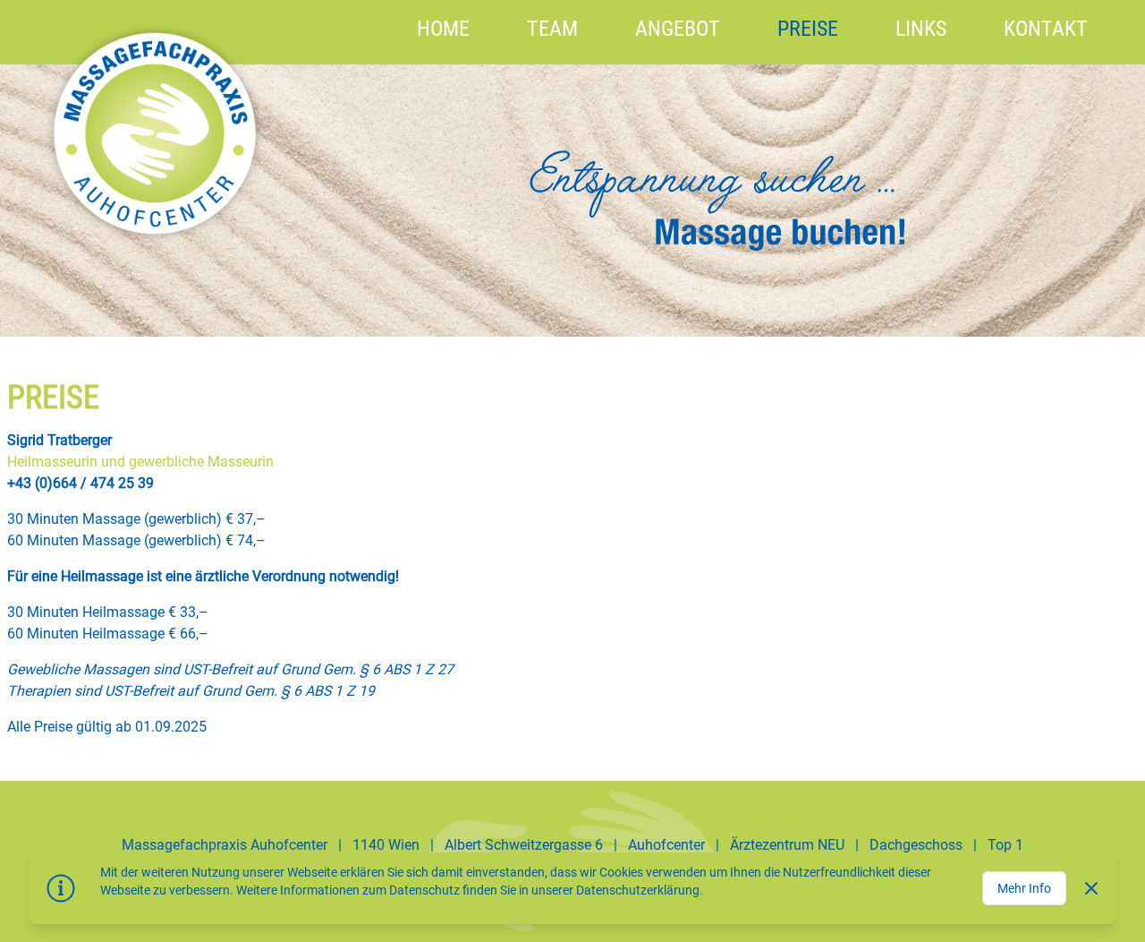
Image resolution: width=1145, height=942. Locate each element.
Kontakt (1046, 28)
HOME (443, 28)
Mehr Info (1024, 888)
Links (920, 28)
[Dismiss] (1091, 888)
